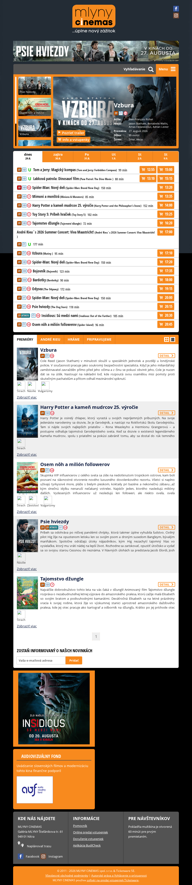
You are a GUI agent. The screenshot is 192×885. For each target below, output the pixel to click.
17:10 (168, 253)
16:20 (168, 223)
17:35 (168, 270)
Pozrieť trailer (73, 133)
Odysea (45, 289)
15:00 (168, 169)
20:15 (168, 306)
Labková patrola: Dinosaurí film (73, 179)
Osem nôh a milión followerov (63, 325)
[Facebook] (176, 8)
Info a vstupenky (76, 139)
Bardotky (46, 280)
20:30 (168, 315)
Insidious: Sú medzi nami (76, 316)
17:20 (168, 261)
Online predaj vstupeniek (90, 832)
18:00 (168, 279)
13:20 (168, 187)
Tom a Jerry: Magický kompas (75, 170)
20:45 (168, 324)
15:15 (168, 178)
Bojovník (45, 271)
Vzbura (42, 253)
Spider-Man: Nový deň (65, 188)
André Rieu (50, 339)
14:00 (168, 205)
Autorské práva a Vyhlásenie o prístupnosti (119, 875)
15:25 (168, 214)
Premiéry (25, 339)
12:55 (151, 169)
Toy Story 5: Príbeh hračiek (59, 214)
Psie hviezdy (49, 307)
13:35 (168, 196)
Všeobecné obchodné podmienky (66, 875)
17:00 (168, 231)
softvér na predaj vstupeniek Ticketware (113, 880)
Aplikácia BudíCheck (87, 845)
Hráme (74, 339)
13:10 (151, 178)
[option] (35, 791)
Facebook (32, 856)
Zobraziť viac (27, 397)
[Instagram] (176, 15)
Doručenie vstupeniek (88, 839)
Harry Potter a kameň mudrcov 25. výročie (86, 205)
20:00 (168, 297)
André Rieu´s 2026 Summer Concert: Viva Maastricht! (86, 234)
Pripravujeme (99, 339)
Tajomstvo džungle (56, 223)
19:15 (168, 288)
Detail (165, 356)
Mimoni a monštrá (58, 197)
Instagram (55, 856)
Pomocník (80, 826)
